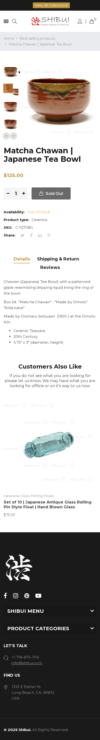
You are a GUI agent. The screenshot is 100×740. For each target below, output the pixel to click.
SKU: (8, 227)
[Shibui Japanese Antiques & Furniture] (50, 21)
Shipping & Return (58, 259)
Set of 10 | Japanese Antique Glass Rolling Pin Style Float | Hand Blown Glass (48, 504)
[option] (12, 72)
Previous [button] (6, 136)
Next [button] (13, 136)
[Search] (14, 21)
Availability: (14, 212)
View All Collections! (51, 5)
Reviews (50, 267)
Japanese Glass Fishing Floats (29, 496)
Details (22, 259)
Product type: (16, 220)
